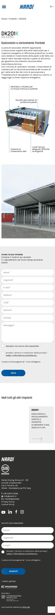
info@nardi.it (8, 496)
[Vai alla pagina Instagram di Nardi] (22, 512)
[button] (41, 424)
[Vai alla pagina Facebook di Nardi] (16, 512)
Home (4, 19)
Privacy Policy (7, 502)
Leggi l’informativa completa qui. (21, 355)
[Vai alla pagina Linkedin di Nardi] (10, 512)
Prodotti (13, 19)
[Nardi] (27, 7)
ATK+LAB (26, 607)
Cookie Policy (7, 504)
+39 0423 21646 (9, 493)
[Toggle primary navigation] (4, 7)
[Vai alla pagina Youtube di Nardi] (3, 512)
